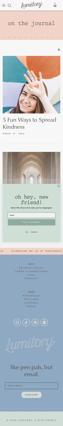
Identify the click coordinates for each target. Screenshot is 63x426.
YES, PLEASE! (31, 222)
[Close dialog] (58, 186)
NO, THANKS (31, 232)
